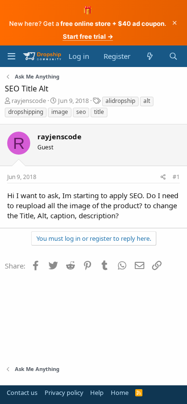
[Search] (173, 56)
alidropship (120, 101)
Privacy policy (64, 392)
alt (146, 101)
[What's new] (149, 56)
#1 (176, 177)
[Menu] (11, 56)
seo (81, 112)
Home (120, 392)
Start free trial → (88, 36)
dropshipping (25, 112)
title (99, 112)
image (59, 112)
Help (97, 392)
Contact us (22, 392)
